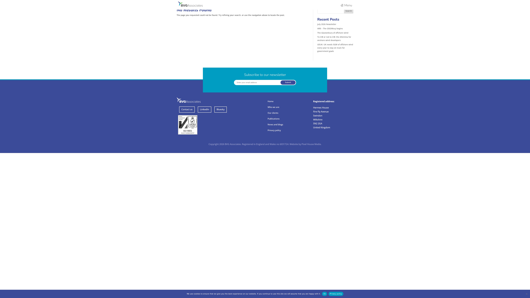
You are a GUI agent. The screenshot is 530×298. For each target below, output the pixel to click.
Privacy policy (274, 130)
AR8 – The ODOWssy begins (330, 28)
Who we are (273, 107)
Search (348, 11)
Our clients (273, 112)
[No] (526, 293)
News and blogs (275, 124)
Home (271, 101)
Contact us (187, 109)
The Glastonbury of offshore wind (332, 32)
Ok (324, 294)
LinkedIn (204, 109)
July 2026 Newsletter (326, 24)
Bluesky (221, 109)
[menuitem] (346, 4)
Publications (273, 118)
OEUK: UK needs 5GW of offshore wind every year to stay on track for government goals (335, 47)
